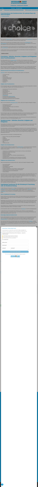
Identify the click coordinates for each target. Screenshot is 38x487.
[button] (2, 485)
